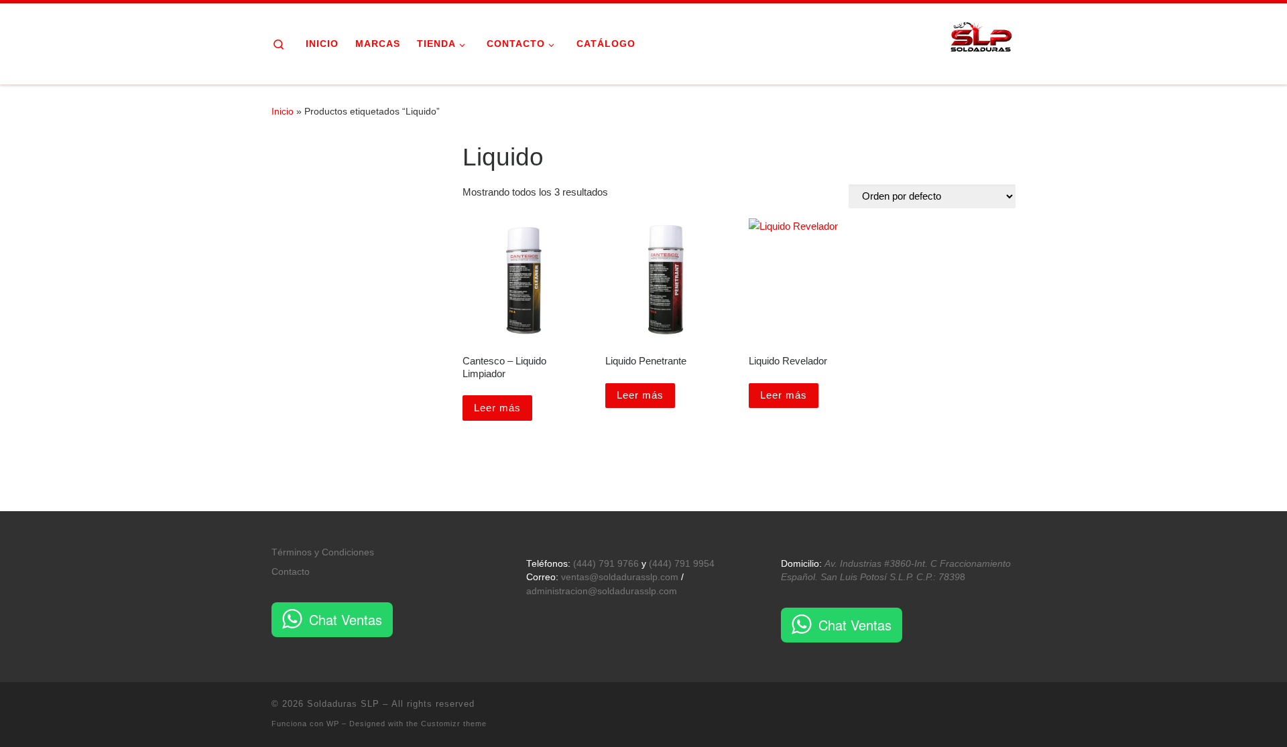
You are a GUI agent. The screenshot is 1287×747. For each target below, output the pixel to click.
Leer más (497, 407)
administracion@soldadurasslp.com (601, 591)
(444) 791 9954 (682, 564)
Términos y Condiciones (322, 552)
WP (332, 724)
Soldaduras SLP (343, 704)
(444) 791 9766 (606, 564)
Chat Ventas (345, 619)
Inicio (282, 111)
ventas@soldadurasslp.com (619, 577)
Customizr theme (454, 724)
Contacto (290, 572)
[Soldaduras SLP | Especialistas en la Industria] (982, 42)
